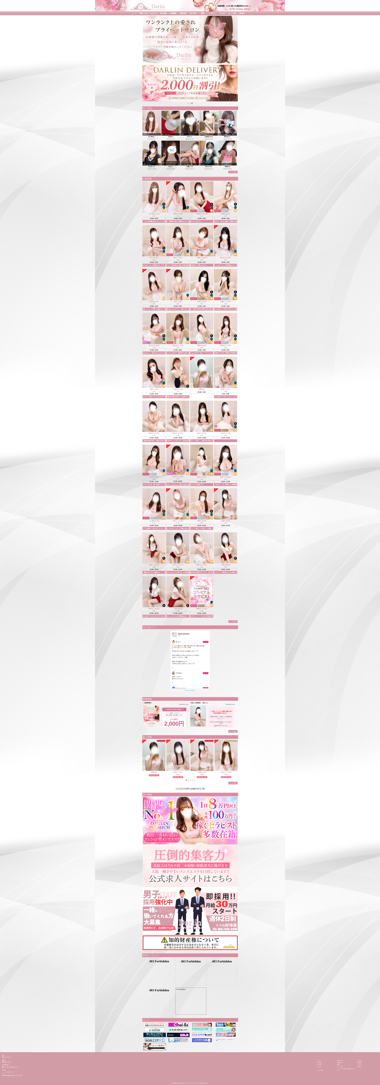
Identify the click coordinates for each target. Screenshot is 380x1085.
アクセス (222, 13)
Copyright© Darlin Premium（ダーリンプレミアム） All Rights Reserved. (190, 1083)
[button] (188, 103)
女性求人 (242, 13)
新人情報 (163, 13)
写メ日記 (193, 13)
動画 (202, 13)
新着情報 (183, 13)
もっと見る (233, 172)
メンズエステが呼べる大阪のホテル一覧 (190, 789)
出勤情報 (173, 13)
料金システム (144, 13)
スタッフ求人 (320, 1070)
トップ (134, 13)
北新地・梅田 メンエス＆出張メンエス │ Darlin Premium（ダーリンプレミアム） (358, 0)
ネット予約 (232, 13)
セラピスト (154, 13)
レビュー (212, 13)
